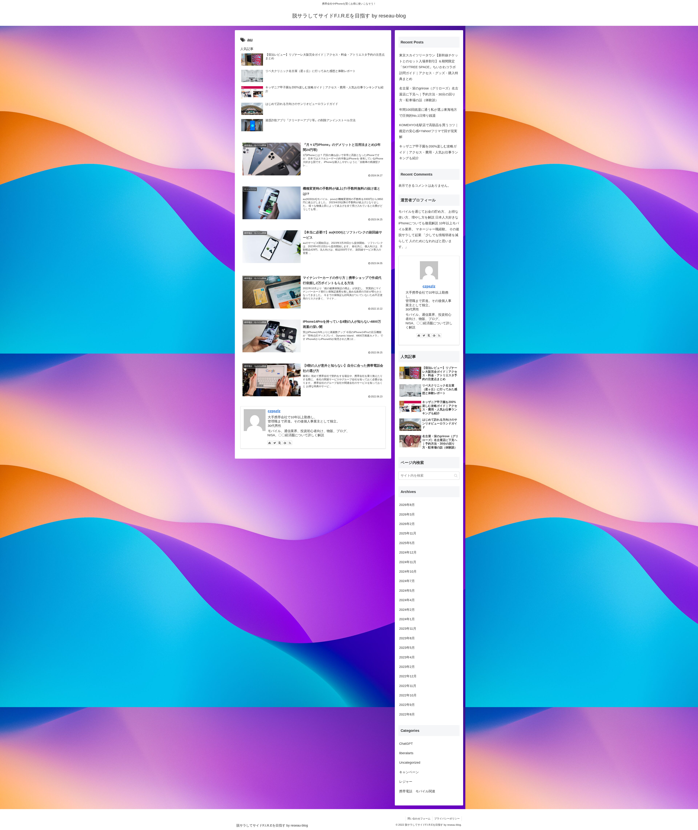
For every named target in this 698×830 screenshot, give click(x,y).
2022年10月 (408, 695)
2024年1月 (407, 619)
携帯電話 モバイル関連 (417, 791)
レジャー (405, 781)
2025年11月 (407, 533)
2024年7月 (407, 581)
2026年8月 (407, 505)
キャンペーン (409, 772)
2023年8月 (407, 638)
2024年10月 (408, 571)
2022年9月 (407, 705)
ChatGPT (406, 743)
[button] (456, 476)
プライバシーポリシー (447, 818)
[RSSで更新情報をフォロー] (290, 443)
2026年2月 (407, 524)
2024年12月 (408, 552)
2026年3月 (407, 514)
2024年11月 (407, 562)
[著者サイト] (269, 443)
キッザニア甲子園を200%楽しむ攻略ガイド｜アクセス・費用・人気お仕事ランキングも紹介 (428, 152)
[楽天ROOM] (280, 443)
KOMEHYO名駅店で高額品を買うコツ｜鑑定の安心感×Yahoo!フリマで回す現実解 (428, 131)
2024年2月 (407, 610)
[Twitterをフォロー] (274, 443)
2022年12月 (408, 676)
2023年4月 (407, 657)
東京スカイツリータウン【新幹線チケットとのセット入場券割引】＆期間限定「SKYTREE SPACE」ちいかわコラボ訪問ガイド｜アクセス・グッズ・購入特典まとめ (428, 67)
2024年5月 (407, 590)
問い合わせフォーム (419, 818)
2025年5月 (407, 543)
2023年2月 (407, 667)
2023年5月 (407, 647)
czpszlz (274, 411)
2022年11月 (407, 686)
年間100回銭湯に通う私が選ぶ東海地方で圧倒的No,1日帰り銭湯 (428, 112)
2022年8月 (407, 714)
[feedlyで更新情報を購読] (285, 443)
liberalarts (406, 753)
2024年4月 (407, 600)
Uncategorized (409, 762)
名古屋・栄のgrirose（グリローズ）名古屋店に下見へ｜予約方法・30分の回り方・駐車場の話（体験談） (428, 94)
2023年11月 (407, 628)
